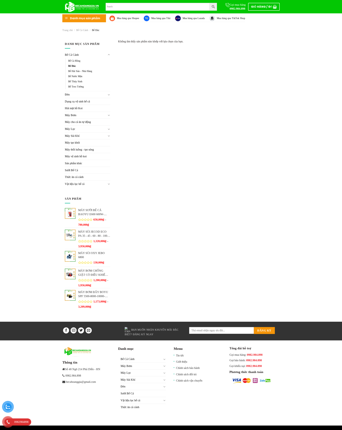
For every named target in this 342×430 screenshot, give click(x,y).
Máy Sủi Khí (72, 135)
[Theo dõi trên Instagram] (73, 330)
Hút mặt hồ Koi (73, 108)
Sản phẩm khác (73, 163)
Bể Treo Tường (76, 86)
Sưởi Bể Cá (71, 170)
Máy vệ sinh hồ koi (76, 156)
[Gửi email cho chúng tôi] (88, 330)
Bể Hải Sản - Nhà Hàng (80, 71)
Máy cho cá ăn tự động (78, 121)
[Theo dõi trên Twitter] (81, 330)
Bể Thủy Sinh (75, 81)
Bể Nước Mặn (75, 76)
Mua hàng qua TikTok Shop (231, 18)
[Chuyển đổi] (108, 55)
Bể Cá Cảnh (82, 30)
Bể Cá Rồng (74, 60)
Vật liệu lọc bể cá (74, 183)
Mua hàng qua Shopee (128, 18)
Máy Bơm (70, 115)
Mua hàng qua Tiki (160, 18)
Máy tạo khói (72, 142)
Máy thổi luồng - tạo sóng (79, 149)
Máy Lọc (70, 128)
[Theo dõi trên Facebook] (66, 330)
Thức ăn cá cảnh (74, 176)
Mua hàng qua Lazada (194, 18)
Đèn (67, 94)
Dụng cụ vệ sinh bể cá (77, 101)
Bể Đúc (72, 65)
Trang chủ (67, 30)
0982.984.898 (237, 8)
